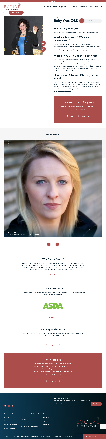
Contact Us (45, 424)
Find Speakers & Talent (50, 7)
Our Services (73, 7)
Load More (53, 346)
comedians (57, 62)
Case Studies (83, 7)
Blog (43, 421)
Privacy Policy (58, 436)
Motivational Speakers (10, 421)
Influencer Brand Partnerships (29, 426)
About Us (53, 275)
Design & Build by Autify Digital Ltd (29, 436)
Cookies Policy (68, 436)
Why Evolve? (63, 7)
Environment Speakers (10, 424)
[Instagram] (5, 406)
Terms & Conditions (46, 436)
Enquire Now (86, 116)
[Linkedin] (12, 406)
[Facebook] (9, 406)
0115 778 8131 (55, 1)
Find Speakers (58, 17)
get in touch (52, 335)
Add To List (69, 116)
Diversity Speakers (9, 428)
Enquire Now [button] (16, 12)
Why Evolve (45, 414)
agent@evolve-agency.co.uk (62, 91)
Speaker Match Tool (95, 7)
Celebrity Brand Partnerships (29, 423)
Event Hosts (67, 17)
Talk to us (53, 381)
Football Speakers (9, 414)
